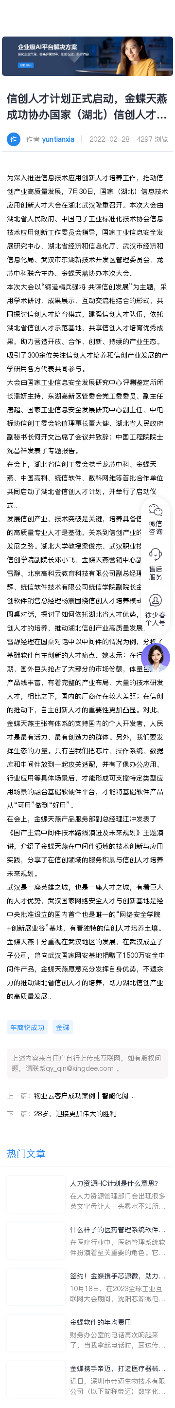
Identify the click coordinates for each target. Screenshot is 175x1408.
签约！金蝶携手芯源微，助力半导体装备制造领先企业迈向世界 (117, 1276)
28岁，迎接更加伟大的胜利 (75, 1114)
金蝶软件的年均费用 (100, 1322)
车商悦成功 (27, 1027)
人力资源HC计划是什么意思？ (115, 1183)
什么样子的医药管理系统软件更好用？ (117, 1230)
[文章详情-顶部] (88, 56)
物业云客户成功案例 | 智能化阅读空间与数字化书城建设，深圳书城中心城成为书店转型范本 (85, 1096)
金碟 (63, 1027)
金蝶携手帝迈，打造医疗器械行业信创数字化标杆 (117, 1369)
